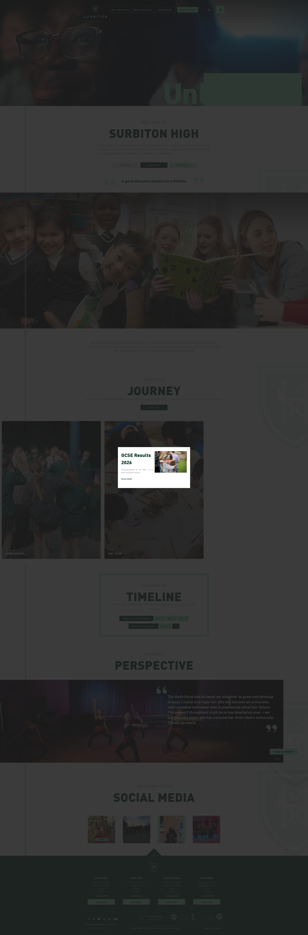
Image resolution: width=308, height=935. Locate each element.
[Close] (187, 449)
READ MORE (126, 478)
